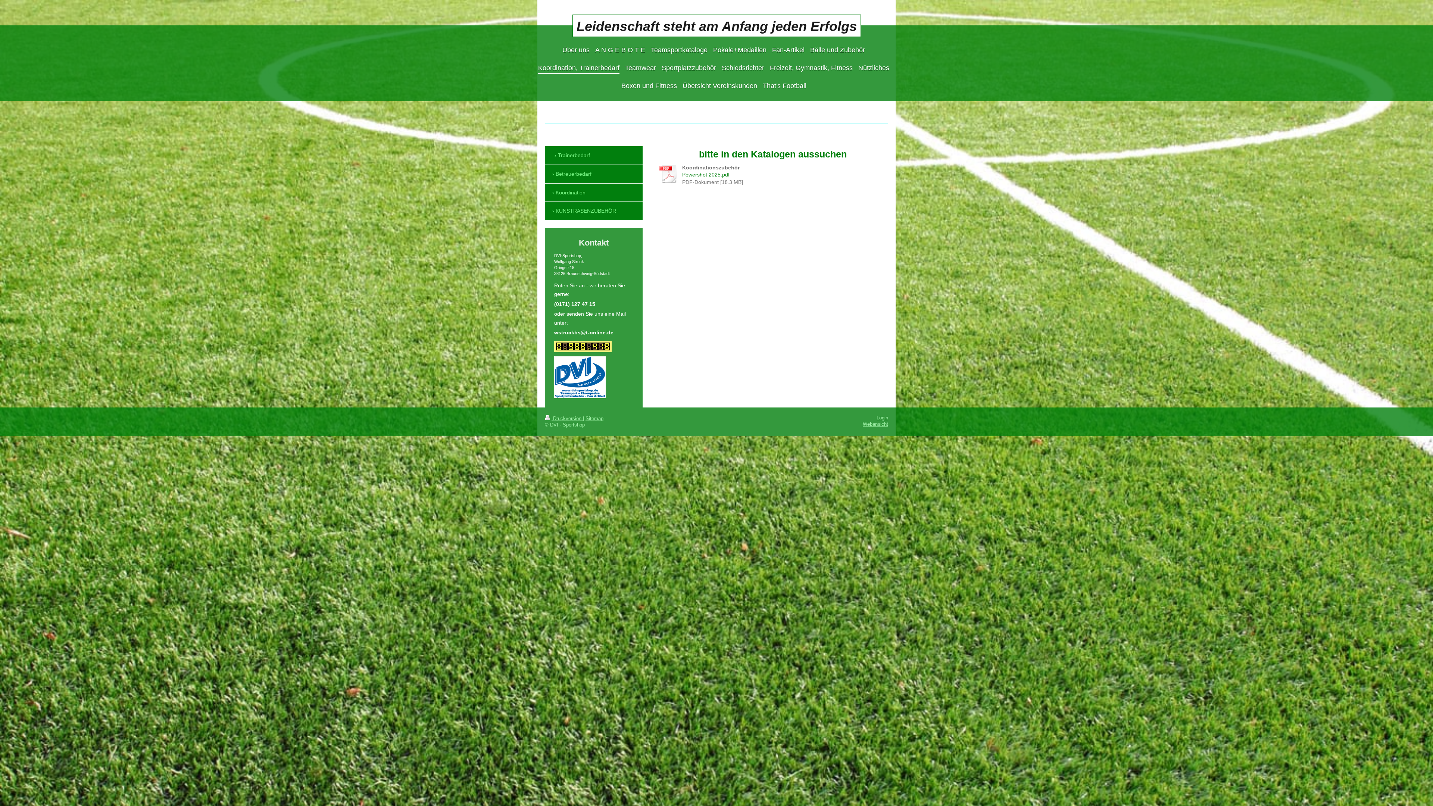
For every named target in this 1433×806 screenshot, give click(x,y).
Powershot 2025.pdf (706, 175)
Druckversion (567, 418)
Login (882, 418)
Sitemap (594, 418)
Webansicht (875, 424)
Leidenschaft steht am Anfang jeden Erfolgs (717, 26)
